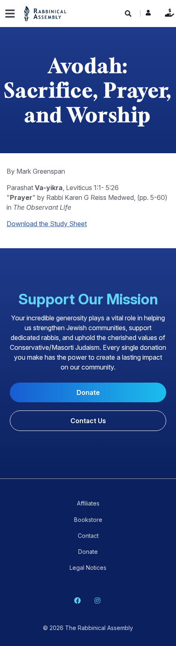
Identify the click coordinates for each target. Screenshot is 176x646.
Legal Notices (88, 567)
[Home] (45, 13)
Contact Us (88, 421)
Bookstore (88, 519)
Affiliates (88, 503)
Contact (88, 535)
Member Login (148, 15)
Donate (167, 12)
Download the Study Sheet (47, 224)
